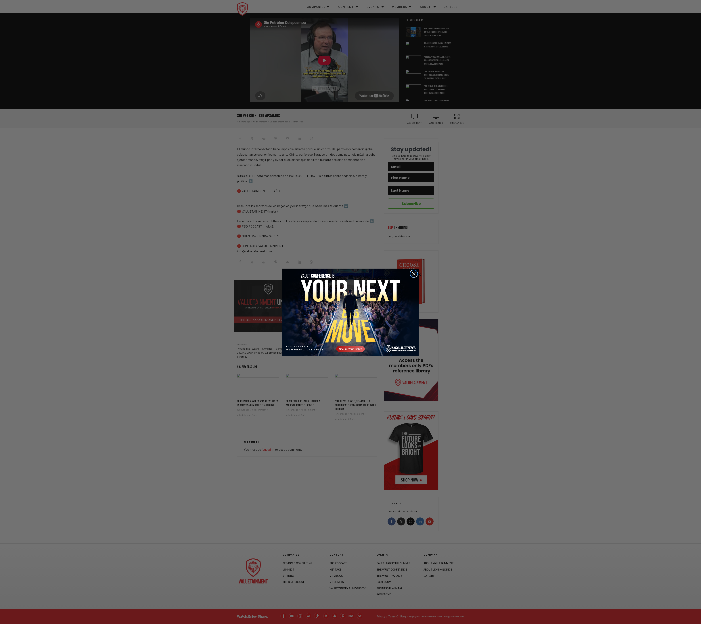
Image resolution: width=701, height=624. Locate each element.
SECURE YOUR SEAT (350, 312)
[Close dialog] (413, 273)
